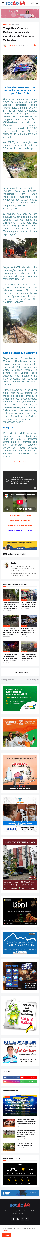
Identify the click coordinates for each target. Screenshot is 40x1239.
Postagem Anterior (8, 680)
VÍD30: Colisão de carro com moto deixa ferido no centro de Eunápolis (28, 604)
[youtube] (17, 1219)
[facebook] (13, 1219)
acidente (16, 24)
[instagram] (22, 1219)
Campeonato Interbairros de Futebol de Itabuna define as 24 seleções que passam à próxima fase (26, 1133)
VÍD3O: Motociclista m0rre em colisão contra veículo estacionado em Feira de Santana (11, 631)
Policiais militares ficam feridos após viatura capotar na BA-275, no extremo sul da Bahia (11, 605)
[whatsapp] (27, 1219)
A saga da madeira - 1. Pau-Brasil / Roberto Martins (25, 1144)
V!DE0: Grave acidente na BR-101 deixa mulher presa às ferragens (29, 656)
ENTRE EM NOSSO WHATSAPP (20, 525)
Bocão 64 (14, 563)
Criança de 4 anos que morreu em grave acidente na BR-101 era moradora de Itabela (10, 657)
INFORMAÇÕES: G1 (20, 462)
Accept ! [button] (6, 1235)
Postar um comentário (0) (20, 672)
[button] (3, 3)
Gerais (17, 554)
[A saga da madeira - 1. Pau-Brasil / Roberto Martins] (9, 1147)
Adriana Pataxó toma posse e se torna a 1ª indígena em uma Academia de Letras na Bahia (26, 1121)
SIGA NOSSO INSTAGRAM (20, 520)
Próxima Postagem (32, 680)
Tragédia (22, 554)
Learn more (5, 1231)
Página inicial (7, 24)
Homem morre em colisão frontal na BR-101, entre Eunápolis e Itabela (28, 631)
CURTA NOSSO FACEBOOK (20, 515)
